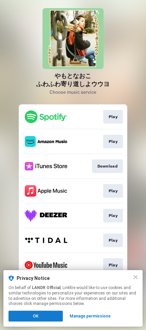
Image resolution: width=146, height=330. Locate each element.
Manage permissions (90, 316)
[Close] (135, 277)
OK (35, 316)
